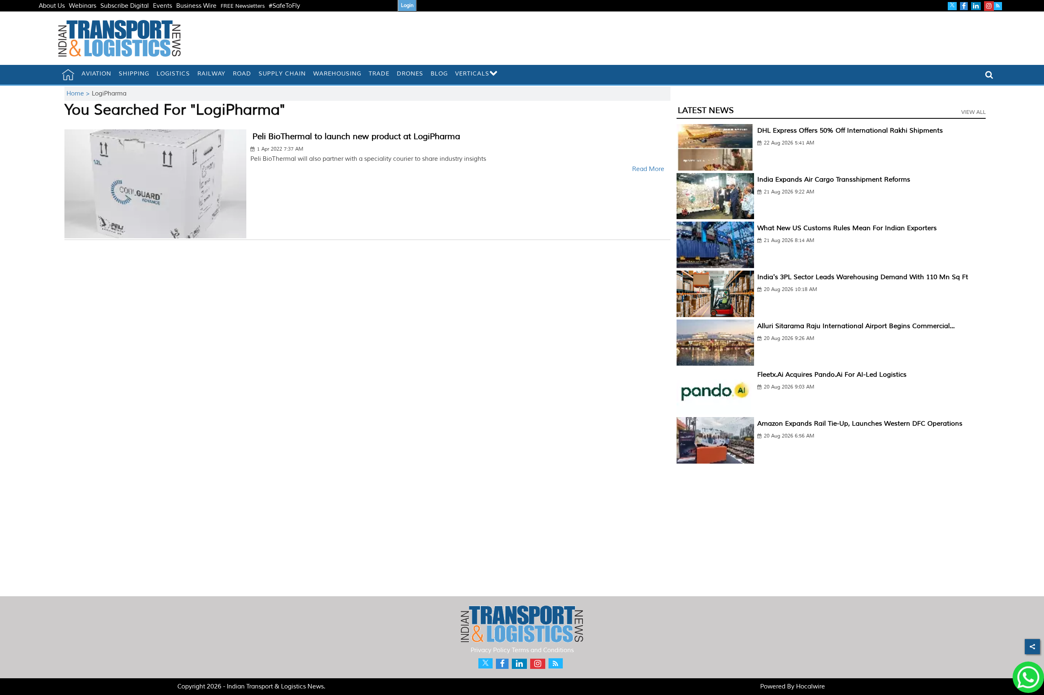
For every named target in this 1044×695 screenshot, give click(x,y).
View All (973, 112)
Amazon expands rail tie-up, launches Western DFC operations (859, 424)
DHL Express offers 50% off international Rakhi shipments (850, 131)
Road (242, 73)
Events (162, 6)
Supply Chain (282, 73)
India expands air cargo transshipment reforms (833, 179)
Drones (410, 73)
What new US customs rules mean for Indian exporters (847, 228)
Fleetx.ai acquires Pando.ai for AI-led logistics (832, 375)
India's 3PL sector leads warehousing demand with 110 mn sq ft (862, 277)
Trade (379, 73)
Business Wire (196, 6)
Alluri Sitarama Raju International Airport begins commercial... (856, 326)
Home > (79, 94)
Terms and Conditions (543, 650)
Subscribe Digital (124, 6)
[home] (68, 74)
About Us (52, 6)
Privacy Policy (490, 650)
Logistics (173, 73)
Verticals (472, 73)
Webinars (82, 6)
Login (407, 5)
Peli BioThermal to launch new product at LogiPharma (356, 136)
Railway (211, 73)
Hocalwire (810, 687)
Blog (439, 73)
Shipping (134, 73)
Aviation (96, 73)
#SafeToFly (284, 6)
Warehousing (337, 73)
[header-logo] (119, 38)
